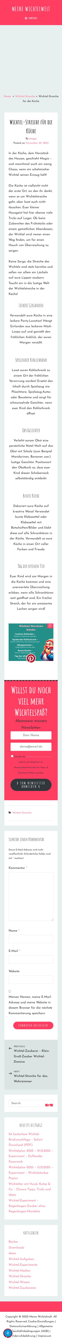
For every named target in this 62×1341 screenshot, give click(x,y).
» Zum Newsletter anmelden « (31, 785)
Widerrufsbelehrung (23, 1336)
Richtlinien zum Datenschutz (38, 757)
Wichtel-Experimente (23, 1265)
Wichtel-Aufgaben (21, 1259)
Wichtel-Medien (19, 1270)
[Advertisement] (31, 58)
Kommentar (18, 868)
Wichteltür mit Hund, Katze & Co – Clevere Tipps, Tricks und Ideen (30, 1190)
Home (8, 96)
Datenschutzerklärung (23, 1326)
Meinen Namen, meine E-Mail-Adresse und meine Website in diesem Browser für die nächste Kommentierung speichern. (30, 1005)
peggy (33, 138)
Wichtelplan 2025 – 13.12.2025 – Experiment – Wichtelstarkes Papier (31, 1173)
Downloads (16, 1247)
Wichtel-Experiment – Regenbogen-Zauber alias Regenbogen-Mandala (27, 1206)
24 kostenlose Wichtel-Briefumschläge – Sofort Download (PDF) (25, 1140)
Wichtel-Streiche (25, 96)
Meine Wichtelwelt (31, 9)
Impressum (44, 1336)
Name (14, 930)
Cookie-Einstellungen (41, 1321)
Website (14, 971)
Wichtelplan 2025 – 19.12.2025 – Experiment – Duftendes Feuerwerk (31, 1156)
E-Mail (14, 951)
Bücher (13, 1242)
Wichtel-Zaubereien (22, 1288)
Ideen (12, 1253)
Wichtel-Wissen (19, 1282)
